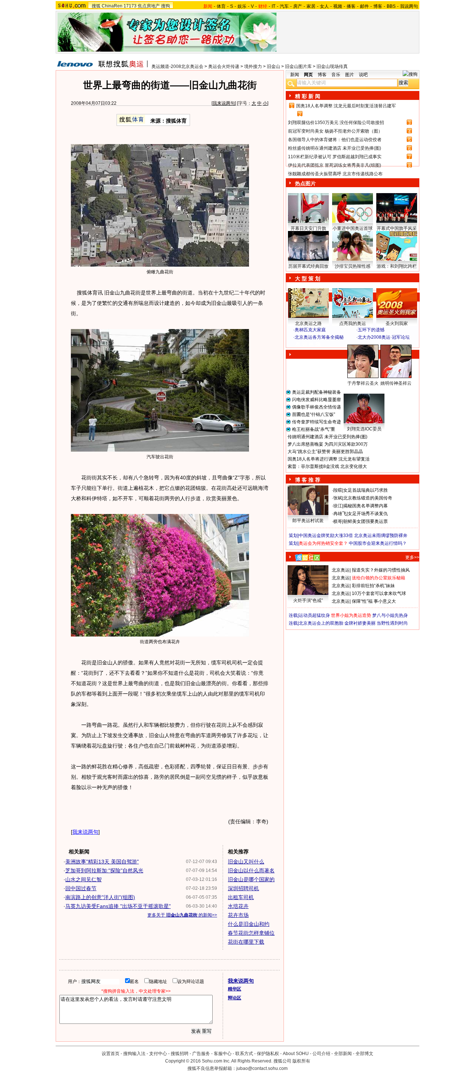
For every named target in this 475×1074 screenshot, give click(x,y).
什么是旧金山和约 (248, 924)
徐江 (337, 505)
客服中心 (223, 1053)
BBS (391, 6)
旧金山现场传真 (332, 66)
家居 (311, 6)
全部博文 (364, 1053)
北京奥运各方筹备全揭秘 (319, 337)
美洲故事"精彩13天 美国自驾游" (102, 862)
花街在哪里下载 (246, 942)
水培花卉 (238, 906)
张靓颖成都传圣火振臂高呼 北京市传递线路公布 (335, 173)
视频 (337, 6)
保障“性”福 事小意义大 (374, 601)
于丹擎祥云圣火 (363, 383)
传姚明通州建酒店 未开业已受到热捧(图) (327, 436)
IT (273, 6)
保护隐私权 (268, 1053)
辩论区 (234, 997)
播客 (351, 6)
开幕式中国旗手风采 (397, 228)
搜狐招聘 (180, 1053)
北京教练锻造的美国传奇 (367, 498)
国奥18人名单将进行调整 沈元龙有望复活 (329, 459)
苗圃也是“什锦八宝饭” (313, 414)
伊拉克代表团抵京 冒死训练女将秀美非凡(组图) (334, 165)
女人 (324, 6)
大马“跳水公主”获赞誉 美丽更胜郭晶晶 (325, 451)
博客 (377, 6)
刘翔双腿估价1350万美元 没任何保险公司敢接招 (336, 122)
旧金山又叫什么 (246, 862)
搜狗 (165, 6)
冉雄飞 (340, 513)
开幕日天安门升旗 (308, 228)
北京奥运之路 (308, 323)
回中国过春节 (80, 888)
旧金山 (273, 66)
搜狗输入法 (134, 1053)
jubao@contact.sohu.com (262, 1068)
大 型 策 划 (307, 278)
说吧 (363, 74)
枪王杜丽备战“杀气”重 (313, 429)
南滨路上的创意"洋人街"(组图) (100, 897)
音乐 (335, 74)
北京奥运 (341, 570)
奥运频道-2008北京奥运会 (177, 66)
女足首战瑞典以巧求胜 (365, 490)
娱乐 (242, 6)
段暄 (337, 490)
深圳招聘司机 (243, 888)
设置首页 (110, 1053)
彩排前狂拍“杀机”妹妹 (373, 585)
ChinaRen (112, 6)
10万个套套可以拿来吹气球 (379, 593)
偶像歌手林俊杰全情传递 (316, 407)
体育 (221, 6)
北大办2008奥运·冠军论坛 (384, 337)
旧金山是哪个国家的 (251, 879)
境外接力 (253, 66)
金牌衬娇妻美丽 (360, 623)
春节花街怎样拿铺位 (251, 933)
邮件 (364, 6)
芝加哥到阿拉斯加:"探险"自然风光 (104, 870)
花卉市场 (238, 915)
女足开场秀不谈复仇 (368, 513)
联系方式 (244, 1053)
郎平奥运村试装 (308, 520)
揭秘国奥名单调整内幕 (365, 505)
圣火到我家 (397, 323)
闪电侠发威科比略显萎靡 (316, 399)
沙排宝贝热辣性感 (352, 266)
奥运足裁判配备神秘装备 (316, 392)
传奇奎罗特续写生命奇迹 (316, 421)
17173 (130, 6)
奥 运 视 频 (308, 344)
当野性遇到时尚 (392, 623)
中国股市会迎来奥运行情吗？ (378, 543)
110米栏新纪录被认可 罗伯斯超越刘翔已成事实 (334, 156)
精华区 (234, 989)
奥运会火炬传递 (223, 66)
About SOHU (296, 1053)
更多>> (412, 557)
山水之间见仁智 (83, 879)
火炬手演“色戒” (308, 600)
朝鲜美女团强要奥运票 (365, 521)
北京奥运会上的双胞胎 (321, 623)
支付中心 (158, 1053)
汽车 (284, 6)
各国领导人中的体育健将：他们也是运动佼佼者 (334, 139)
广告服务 (201, 1053)
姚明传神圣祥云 (396, 383)
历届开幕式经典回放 (308, 266)
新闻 (294, 74)
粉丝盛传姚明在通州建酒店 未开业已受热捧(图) (334, 148)
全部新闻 (343, 1053)
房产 (297, 6)
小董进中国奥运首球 (352, 228)
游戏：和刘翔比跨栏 (397, 266)
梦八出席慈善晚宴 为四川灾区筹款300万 (328, 444)
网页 (308, 74)
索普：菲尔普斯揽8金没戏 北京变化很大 (327, 466)
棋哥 (337, 521)
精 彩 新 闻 (307, 96)
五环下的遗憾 (371, 329)
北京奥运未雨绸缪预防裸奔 (380, 535)
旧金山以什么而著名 (251, 870)
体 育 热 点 (356, 390)
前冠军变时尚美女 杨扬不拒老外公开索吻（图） (335, 131)
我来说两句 (224, 103)
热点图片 (305, 183)
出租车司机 (241, 897)
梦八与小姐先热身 (390, 615)
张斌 (337, 498)
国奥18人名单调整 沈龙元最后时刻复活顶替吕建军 (346, 105)
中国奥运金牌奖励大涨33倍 (326, 535)
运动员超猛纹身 (314, 615)
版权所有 (301, 1061)
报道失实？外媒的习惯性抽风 (381, 570)
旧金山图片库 (298, 66)
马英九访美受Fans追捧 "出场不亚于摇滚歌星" (118, 906)
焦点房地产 (149, 6)
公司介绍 (321, 1053)
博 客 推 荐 (307, 480)
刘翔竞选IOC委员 (364, 429)
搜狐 (96, 6)
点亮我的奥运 (352, 323)
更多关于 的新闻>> (182, 915)
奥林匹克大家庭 (310, 329)
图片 (349, 74)
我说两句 (409, 6)
